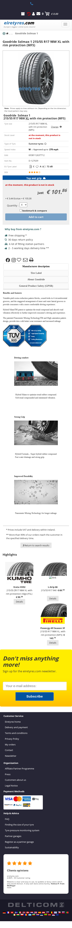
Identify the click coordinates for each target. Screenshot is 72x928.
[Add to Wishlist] (19, 260)
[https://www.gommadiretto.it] (20, 912)
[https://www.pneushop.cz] (59, 912)
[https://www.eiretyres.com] (14, 915)
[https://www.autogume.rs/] (53, 915)
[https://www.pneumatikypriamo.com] (63, 912)
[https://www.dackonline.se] (16, 912)
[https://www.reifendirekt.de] (4, 912)
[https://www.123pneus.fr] (8, 912)
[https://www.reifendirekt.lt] (45, 915)
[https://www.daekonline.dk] (27, 912)
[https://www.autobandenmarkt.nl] (31, 912)
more (9, 887)
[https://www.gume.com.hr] (37, 915)
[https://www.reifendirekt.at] (43, 912)
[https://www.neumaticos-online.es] (39, 912)
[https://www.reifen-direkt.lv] (49, 915)
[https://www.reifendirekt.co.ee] (41, 915)
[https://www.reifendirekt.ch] (12, 912)
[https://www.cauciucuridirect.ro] (25, 915)
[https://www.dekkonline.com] (24, 912)
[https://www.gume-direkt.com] (47, 912)
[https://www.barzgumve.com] (33, 915)
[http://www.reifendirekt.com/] (57, 915)
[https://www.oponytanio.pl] (22, 915)
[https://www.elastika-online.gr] (29, 915)
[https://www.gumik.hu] (18, 915)
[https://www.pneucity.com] (67, 912)
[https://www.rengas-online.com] (55, 912)
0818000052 (33, 4)
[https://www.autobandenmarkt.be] (51, 912)
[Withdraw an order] (28, 14)
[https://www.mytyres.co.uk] (35, 912)
